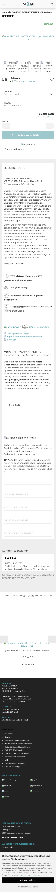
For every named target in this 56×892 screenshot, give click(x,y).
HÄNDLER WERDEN (10, 709)
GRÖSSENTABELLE (16, 494)
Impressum (9, 734)
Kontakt (7, 737)
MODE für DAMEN (9, 686)
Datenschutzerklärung (29, 875)
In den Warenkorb (28, 135)
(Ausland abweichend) (29, 81)
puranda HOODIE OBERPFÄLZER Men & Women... (28, 651)
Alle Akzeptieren (28, 880)
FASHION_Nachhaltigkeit (14, 750)
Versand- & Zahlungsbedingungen (17, 740)
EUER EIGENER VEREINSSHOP (15, 720)
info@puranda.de (8, 847)
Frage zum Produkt (15, 149)
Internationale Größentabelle (15, 757)
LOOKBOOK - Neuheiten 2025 (13, 691)
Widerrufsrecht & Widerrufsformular (18, 744)
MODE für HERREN (10, 688)
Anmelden (29, 578)
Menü (4, 4)
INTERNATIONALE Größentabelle (15, 696)
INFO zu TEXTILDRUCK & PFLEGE (16, 699)
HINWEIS (30, 437)
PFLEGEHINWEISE (16, 520)
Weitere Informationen (28, 887)
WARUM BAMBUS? (16, 507)
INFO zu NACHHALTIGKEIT (13, 701)
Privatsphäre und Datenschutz (15, 763)
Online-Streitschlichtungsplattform (17, 747)
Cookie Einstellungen (12, 767)
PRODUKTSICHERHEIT (18, 533)
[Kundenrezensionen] (8, 17)
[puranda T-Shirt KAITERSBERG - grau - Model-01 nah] (28, 38)
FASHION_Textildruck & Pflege (17, 753)
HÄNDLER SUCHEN (10, 712)
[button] (6, 126)
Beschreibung (14, 167)
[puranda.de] (28, 4)
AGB (6, 760)
